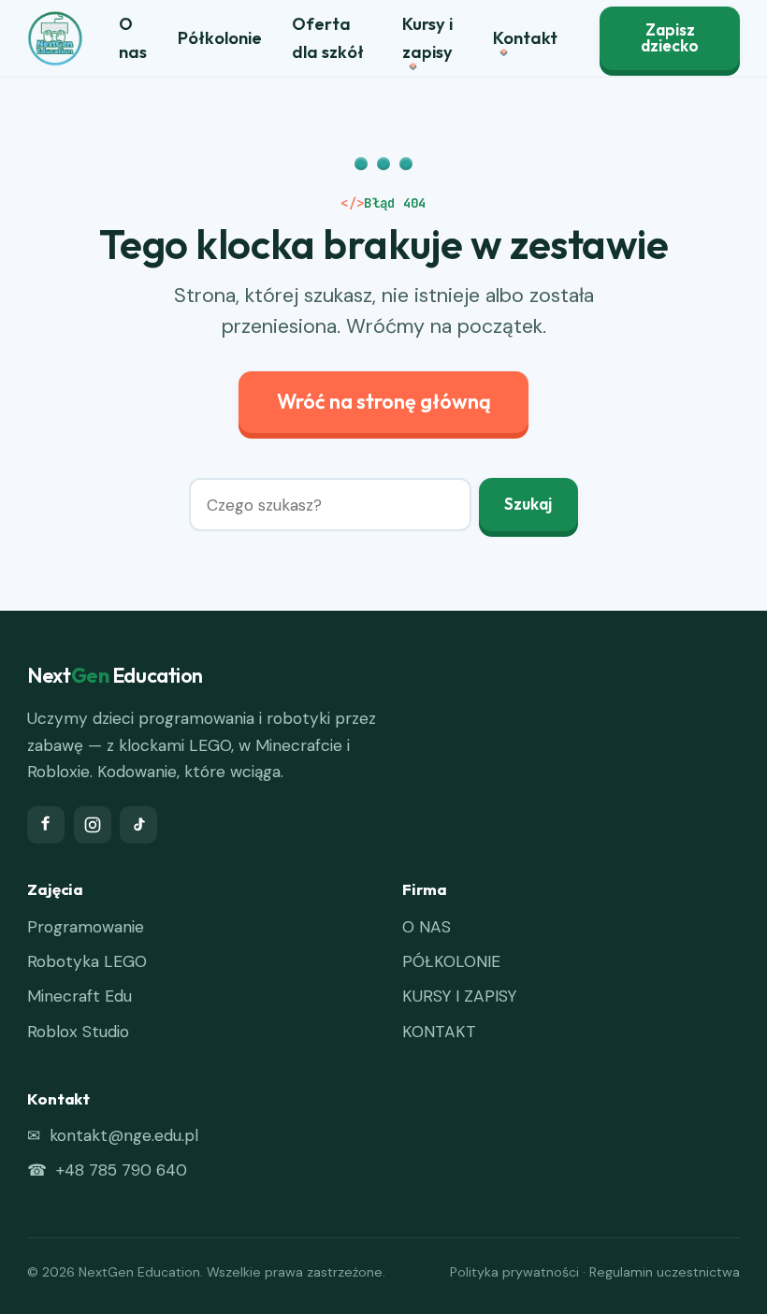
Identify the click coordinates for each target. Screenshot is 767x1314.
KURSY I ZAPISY (459, 996)
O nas (133, 38)
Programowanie (85, 927)
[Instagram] (92, 825)
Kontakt (525, 38)
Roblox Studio (78, 1031)
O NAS (426, 927)
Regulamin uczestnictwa (664, 1271)
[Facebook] (46, 825)
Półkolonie (220, 38)
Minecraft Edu (79, 996)
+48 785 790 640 (121, 1170)
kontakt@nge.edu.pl (124, 1135)
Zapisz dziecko (670, 38)
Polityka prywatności (514, 1271)
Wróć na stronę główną (384, 401)
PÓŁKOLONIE (451, 961)
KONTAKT (439, 1031)
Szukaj (528, 504)
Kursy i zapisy (427, 38)
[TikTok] (138, 825)
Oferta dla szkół (328, 38)
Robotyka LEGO (87, 961)
